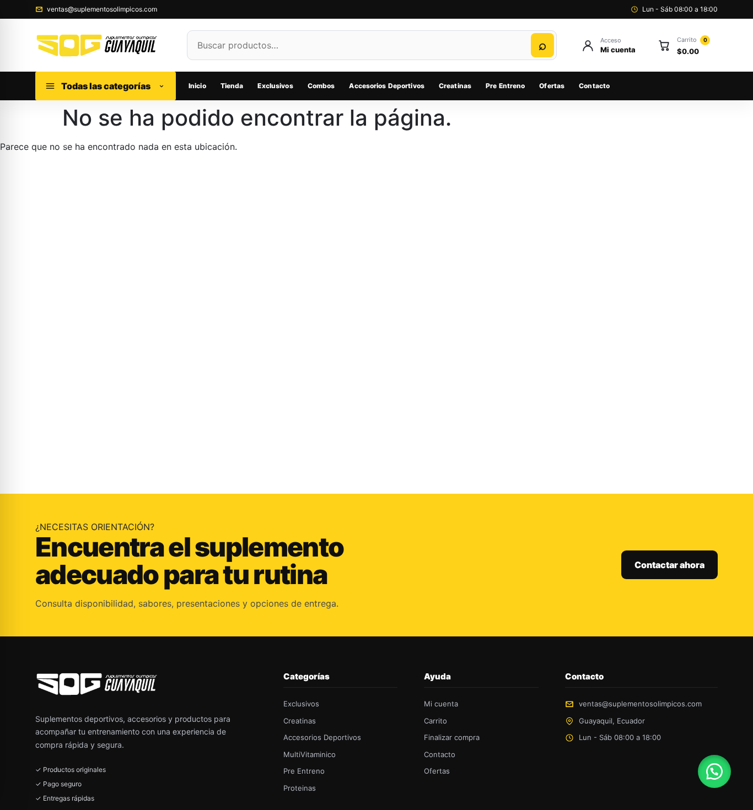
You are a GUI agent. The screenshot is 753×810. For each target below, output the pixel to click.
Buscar (542, 45)
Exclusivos (275, 86)
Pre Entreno (505, 86)
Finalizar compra (452, 737)
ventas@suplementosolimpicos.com (102, 9)
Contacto (594, 86)
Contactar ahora (669, 564)
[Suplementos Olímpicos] (100, 45)
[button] (714, 771)
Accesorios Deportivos (386, 86)
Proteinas (299, 788)
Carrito (435, 720)
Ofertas (551, 86)
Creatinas (455, 86)
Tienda (232, 86)
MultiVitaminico (309, 754)
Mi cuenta (441, 703)
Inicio (197, 86)
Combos (321, 86)
